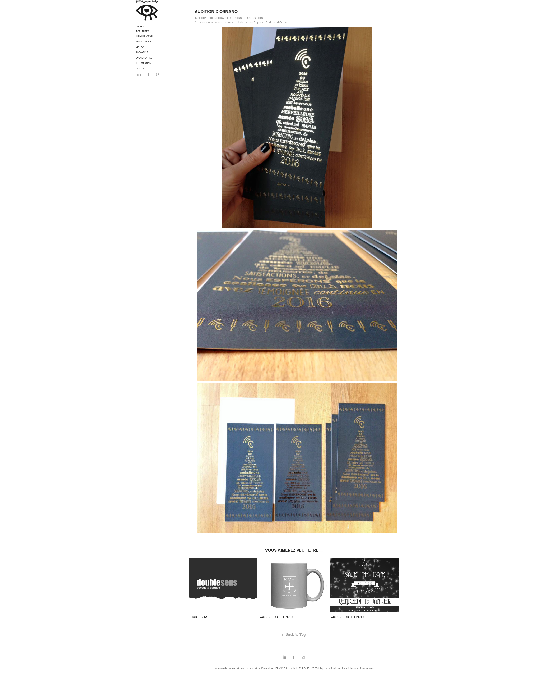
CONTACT (141, 68)
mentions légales (364, 668)
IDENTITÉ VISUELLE (146, 36)
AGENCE (140, 26)
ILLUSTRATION (143, 63)
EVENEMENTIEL (144, 57)
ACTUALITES (142, 31)
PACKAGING (142, 52)
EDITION (140, 47)
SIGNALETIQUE (144, 41)
